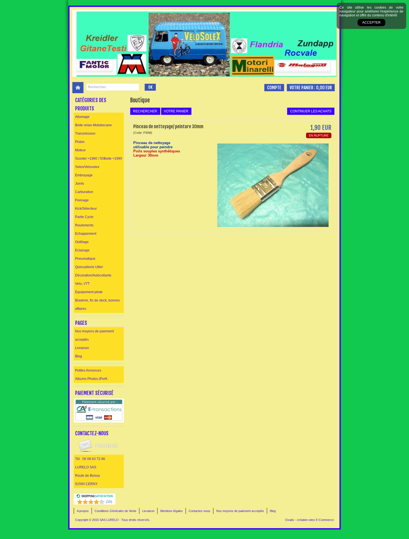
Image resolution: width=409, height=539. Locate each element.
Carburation (84, 192)
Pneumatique (85, 259)
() (109, 502)
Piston (80, 142)
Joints (79, 184)
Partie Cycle (84, 217)
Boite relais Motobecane (93, 125)
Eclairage (82, 250)
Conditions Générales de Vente (115, 511)
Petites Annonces (88, 370)
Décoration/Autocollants (93, 275)
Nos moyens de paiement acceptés (94, 335)
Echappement (85, 234)
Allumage (82, 117)
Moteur (80, 150)
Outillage (82, 242)
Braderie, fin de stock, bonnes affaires (97, 304)
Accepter (371, 22)
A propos (83, 511)
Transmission (85, 133)
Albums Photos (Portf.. (92, 379)
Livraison (82, 348)
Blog (78, 356)
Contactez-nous (199, 511)
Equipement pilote (89, 292)
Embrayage (84, 175)
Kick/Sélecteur (86, 209)
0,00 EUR (324, 87)
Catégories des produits (90, 104)
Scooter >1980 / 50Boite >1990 (98, 158)
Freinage (82, 200)
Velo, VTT (82, 284)
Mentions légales (171, 511)
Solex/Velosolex (87, 167)
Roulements (84, 225)
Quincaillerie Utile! (89, 267)
